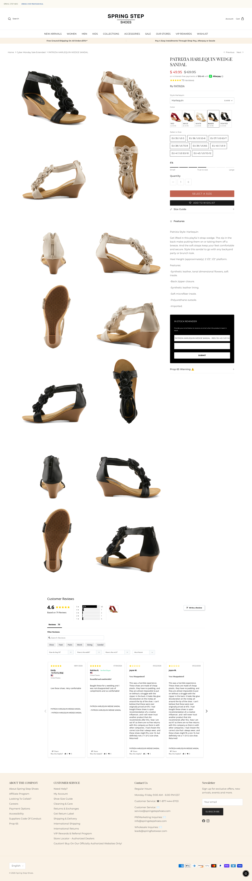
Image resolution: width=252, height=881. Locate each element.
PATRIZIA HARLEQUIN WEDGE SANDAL (68, 52)
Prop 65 (13, 823)
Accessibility (16, 813)
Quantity (175, 176)
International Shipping (67, 823)
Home (11, 52)
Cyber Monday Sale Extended (31, 52)
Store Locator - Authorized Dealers (74, 838)
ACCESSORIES (132, 33)
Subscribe (213, 811)
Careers (13, 803)
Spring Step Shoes (24, 873)
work (79, 644)
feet (61, 644)
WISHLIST (202, 33)
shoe (51, 644)
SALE (148, 33)
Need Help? (61, 788)
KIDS (95, 33)
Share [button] (56, 751)
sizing (89, 644)
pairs (70, 644)
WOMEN (72, 33)
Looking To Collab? (20, 798)
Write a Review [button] (195, 608)
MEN (84, 33)
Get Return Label (64, 813)
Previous (45, 709)
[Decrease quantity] (173, 182)
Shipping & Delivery (65, 818)
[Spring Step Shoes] (126, 19)
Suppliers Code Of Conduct (25, 818)
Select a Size (175, 132)
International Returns (66, 828)
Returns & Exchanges (66, 808)
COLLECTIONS (111, 33)
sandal (100, 644)
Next (206, 709)
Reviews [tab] (52, 624)
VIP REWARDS (184, 33)
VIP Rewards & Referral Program (73, 833)
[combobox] (202, 100)
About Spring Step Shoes (24, 788)
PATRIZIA (179, 86)
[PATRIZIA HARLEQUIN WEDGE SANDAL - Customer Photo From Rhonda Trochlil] (113, 609)
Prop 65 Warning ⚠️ (182, 369)
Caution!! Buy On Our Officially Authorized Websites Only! (88, 843)
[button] (66, 754)
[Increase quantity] (188, 182)
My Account (61, 793)
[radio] (176, 119)
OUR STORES (163, 33)
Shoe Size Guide (63, 798)
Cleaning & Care (63, 803)
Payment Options (19, 808)
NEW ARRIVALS (53, 33)
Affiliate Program (19, 793)
